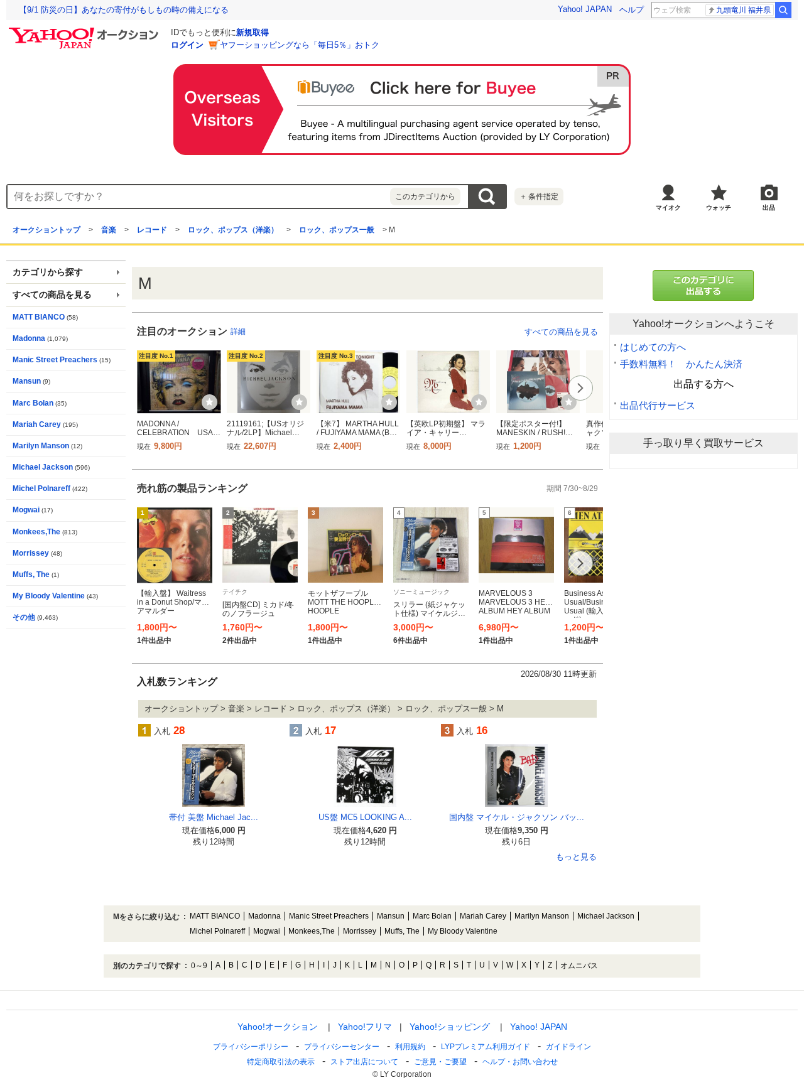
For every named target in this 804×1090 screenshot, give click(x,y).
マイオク (668, 207)
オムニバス (579, 965)
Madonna (29, 338)
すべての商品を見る (561, 332)
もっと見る (576, 857)
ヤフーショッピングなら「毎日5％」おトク (299, 45)
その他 (24, 617)
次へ (580, 388)
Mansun (27, 381)
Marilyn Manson (41, 445)
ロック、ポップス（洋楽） (233, 229)
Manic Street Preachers (55, 359)
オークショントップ (46, 229)
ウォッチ (718, 207)
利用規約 (410, 1046)
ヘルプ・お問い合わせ (520, 1061)
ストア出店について (364, 1061)
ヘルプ (631, 9)
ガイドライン (568, 1046)
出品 (769, 207)
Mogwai (26, 509)
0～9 (199, 965)
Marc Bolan (33, 403)
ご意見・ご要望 (440, 1061)
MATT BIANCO (39, 317)
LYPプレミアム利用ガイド (485, 1046)
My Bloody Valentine (49, 595)
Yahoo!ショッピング (450, 1027)
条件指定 (538, 196)
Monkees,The (36, 531)
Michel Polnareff (41, 488)
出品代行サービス (657, 405)
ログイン (187, 45)
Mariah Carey (37, 424)
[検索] (783, 10)
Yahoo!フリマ (365, 1027)
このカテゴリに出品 (703, 285)
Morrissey (31, 553)
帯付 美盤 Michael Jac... (213, 817)
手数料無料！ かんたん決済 (681, 364)
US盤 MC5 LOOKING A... (365, 817)
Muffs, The (31, 574)
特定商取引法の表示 (281, 1061)
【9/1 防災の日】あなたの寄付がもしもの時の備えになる (124, 9)
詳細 (238, 331)
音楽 (108, 229)
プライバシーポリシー (250, 1046)
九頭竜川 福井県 (743, 10)
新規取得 (252, 32)
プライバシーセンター (341, 1046)
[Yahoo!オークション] (85, 30)
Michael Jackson (43, 467)
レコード (152, 229)
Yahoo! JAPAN (585, 9)
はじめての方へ (653, 347)
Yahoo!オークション (277, 1027)
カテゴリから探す (48, 272)
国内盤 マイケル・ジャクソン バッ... (516, 817)
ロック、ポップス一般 (336, 229)
